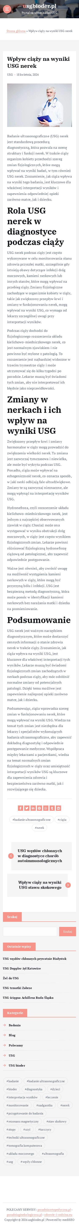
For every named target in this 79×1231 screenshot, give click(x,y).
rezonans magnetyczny (23, 1121)
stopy (12, 1129)
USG (10, 74)
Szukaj (12, 917)
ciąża (62, 820)
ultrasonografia (54, 1154)
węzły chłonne (32, 1162)
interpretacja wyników (23, 1097)
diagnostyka (35, 1089)
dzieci (56, 1089)
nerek (40, 828)
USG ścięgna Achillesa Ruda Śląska (28, 998)
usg (10, 1162)
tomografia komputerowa (25, 1145)
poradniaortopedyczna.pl (54, 1209)
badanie (13, 1081)
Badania (15, 1025)
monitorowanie (18, 1105)
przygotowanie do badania (25, 1113)
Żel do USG (11, 978)
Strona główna (16, 31)
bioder (12, 1089)
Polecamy (16, 1045)
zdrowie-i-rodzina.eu (58, 1215)
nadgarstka (45, 1105)
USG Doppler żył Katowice (22, 968)
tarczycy (45, 1129)
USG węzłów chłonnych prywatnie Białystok (34, 959)
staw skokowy (57, 1121)
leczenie (52, 1097)
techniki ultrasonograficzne (26, 1137)
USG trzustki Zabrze (17, 988)
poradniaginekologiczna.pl (24, 1215)
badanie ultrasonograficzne (32, 820)
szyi (28, 1129)
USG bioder (17, 1065)
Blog (12, 1035)
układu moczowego (21, 1154)
